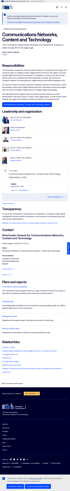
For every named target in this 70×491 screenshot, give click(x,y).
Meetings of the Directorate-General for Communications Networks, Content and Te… (30, 223)
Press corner (6, 446)
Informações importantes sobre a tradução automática (42, 22)
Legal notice (6, 467)
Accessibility (17, 467)
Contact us (5, 428)
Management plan (9, 316)
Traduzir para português (15, 22)
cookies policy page (34, 478)
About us (5, 424)
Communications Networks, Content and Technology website (27, 105)
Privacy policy (55, 463)
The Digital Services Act (10, 354)
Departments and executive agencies (15, 29)
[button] (14, 190)
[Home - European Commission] (7, 6)
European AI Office (8, 347)
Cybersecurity (6, 358)
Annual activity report (11, 328)
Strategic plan (8, 301)
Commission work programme (14, 287)
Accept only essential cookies (38, 486)
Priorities (5, 431)
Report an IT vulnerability (10, 463)
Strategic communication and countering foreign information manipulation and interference (31, 368)
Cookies (45, 463)
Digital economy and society (11, 365)
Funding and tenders (8, 439)
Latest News (6, 372)
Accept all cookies (15, 486)
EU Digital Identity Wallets (10, 361)
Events (4, 450)
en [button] (57, 7)
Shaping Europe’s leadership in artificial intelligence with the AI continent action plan (29, 351)
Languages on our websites (31, 463)
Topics (4, 435)
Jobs (3, 442)
